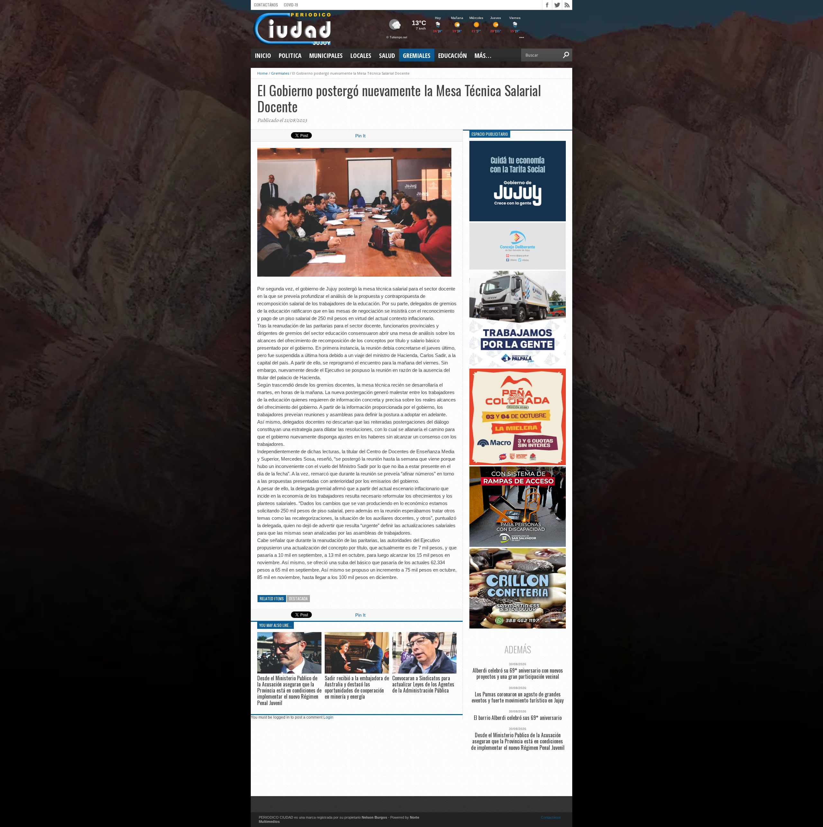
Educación (452, 55)
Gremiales (416, 55)
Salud (387, 55)
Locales (360, 55)
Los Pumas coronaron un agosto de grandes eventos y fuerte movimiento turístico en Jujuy (518, 697)
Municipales (326, 55)
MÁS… (483, 55)
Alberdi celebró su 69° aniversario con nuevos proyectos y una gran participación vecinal (518, 673)
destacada (298, 598)
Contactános (551, 817)
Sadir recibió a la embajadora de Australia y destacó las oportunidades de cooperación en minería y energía (357, 687)
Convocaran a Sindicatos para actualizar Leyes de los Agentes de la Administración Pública (423, 684)
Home (262, 73)
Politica (290, 55)
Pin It (360, 135)
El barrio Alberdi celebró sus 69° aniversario (518, 718)
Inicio (263, 55)
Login (328, 717)
